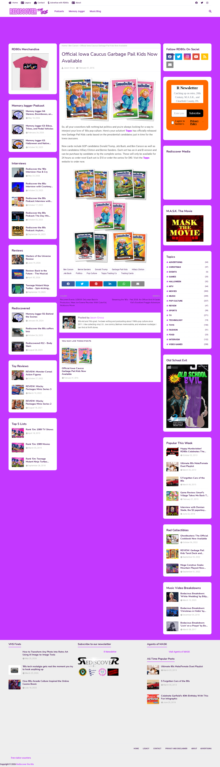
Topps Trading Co (109, 273)
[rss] (204, 56)
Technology (188, 320)
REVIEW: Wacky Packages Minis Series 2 (38, 402)
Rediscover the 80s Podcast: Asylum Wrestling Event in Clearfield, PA (36, 229)
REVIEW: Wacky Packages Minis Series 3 (38, 388)
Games (188, 276)
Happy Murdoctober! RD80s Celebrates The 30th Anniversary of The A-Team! (193, 450)
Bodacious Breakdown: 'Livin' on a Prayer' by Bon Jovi (193, 624)
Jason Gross (69, 68)
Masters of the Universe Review (38, 257)
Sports (188, 310)
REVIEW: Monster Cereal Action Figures (39, 373)
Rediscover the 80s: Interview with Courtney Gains (38, 185)
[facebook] (196, 2)
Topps (129, 130)
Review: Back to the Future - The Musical (37, 272)
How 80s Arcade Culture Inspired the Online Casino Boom (46, 683)
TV (188, 315)
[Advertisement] (110, 30)
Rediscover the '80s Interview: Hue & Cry (37, 170)
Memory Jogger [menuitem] (77, 11)
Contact (41, 3)
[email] (169, 65)
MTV (188, 286)
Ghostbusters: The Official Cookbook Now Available (194, 537)
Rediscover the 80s (25, 764)
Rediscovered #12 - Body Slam (39, 345)
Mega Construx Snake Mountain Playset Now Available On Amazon (192, 566)
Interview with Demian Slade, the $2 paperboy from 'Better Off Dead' (192, 509)
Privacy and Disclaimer (176, 749)
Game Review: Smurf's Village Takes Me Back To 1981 (194, 494)
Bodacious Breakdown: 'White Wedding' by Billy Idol (193, 595)
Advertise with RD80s (59, 3)
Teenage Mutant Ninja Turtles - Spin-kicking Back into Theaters (37, 287)
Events (188, 272)
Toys (188, 325)
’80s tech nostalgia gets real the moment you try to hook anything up (48, 668)
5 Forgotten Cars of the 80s (192, 479)
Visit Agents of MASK (179, 651)
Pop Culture (92, 273)
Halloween (188, 281)
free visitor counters (21, 758)
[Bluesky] (178, 65)
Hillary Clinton (138, 269)
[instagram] (207, 2)
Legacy (28, 3)
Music (188, 296)
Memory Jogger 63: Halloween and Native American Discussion (37, 142)
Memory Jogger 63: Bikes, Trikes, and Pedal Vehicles (39, 127)
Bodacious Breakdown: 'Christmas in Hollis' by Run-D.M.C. (192, 610)
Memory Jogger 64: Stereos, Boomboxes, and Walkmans (39, 113)
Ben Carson (74, 46)
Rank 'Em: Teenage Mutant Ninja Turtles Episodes (36, 460)
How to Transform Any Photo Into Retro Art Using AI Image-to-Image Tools (45, 653)
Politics (79, 273)
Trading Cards (127, 273)
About (78, 3)
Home (15, 3)
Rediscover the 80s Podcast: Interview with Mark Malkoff (38, 200)
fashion (188, 330)
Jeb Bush (67, 273)
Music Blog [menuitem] (95, 11)
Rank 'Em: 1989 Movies (38, 444)
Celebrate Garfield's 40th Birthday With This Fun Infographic (184, 697)
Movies (188, 291)
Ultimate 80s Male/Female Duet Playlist (194, 465)
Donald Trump (101, 269)
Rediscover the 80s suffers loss (40, 330)
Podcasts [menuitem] (59, 11)
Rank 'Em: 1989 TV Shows (39, 429)
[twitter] (202, 2)
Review (188, 305)
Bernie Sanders (84, 269)
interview (188, 339)
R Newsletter (110, 651)
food (188, 334)
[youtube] (196, 56)
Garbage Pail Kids (120, 269)
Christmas (188, 267)
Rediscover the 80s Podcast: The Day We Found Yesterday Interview (40, 214)
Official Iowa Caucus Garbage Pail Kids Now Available (74, 371)
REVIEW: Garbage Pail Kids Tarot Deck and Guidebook (192, 552)
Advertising (188, 262)
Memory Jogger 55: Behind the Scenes (39, 315)
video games (188, 344)
